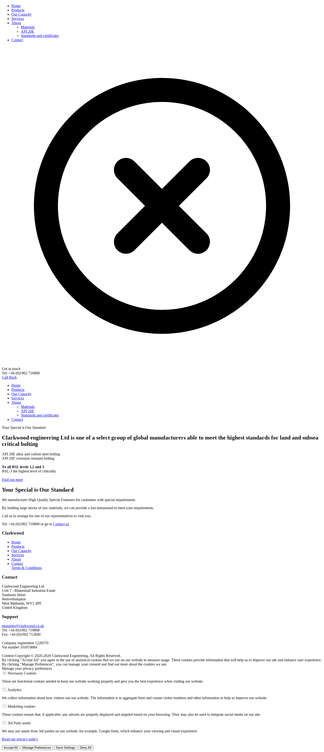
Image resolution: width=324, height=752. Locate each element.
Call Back (9, 377)
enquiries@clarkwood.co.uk (23, 626)
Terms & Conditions (26, 568)
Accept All (11, 747)
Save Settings (65, 747)
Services (17, 19)
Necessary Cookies (22, 673)
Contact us (61, 524)
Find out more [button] (12, 480)
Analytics (14, 690)
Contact (17, 40)
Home (16, 6)
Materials (28, 27)
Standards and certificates (40, 36)
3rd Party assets (19, 723)
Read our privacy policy (20, 739)
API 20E (27, 31)
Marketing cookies (21, 706)
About (16, 23)
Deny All (85, 747)
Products (17, 10)
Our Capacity (21, 14)
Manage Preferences (37, 747)
